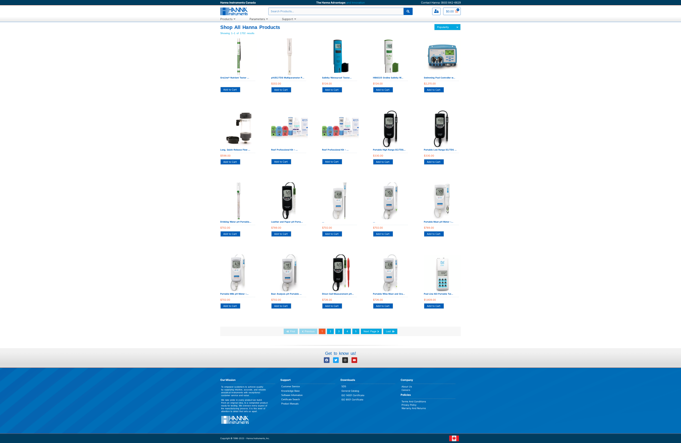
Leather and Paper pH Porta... (287, 221)
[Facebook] (327, 360)
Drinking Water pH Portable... (235, 221)
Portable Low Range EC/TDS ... (440, 149)
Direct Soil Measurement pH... (338, 293)
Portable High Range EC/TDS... (389, 149)
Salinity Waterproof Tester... (337, 77)
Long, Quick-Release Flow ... (235, 149)
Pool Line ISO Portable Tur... (438, 293)
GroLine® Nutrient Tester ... (234, 77)
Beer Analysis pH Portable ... (286, 293)
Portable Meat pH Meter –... (438, 221)
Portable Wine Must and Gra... (389, 293)
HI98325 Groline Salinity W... (388, 77)
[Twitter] (336, 360)
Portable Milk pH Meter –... (234, 293)
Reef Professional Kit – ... (284, 149)
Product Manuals (290, 403)
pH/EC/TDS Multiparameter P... (287, 77)
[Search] (408, 11)
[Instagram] (345, 360)
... (323, 221)
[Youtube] (354, 360)
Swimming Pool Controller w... (439, 77)
